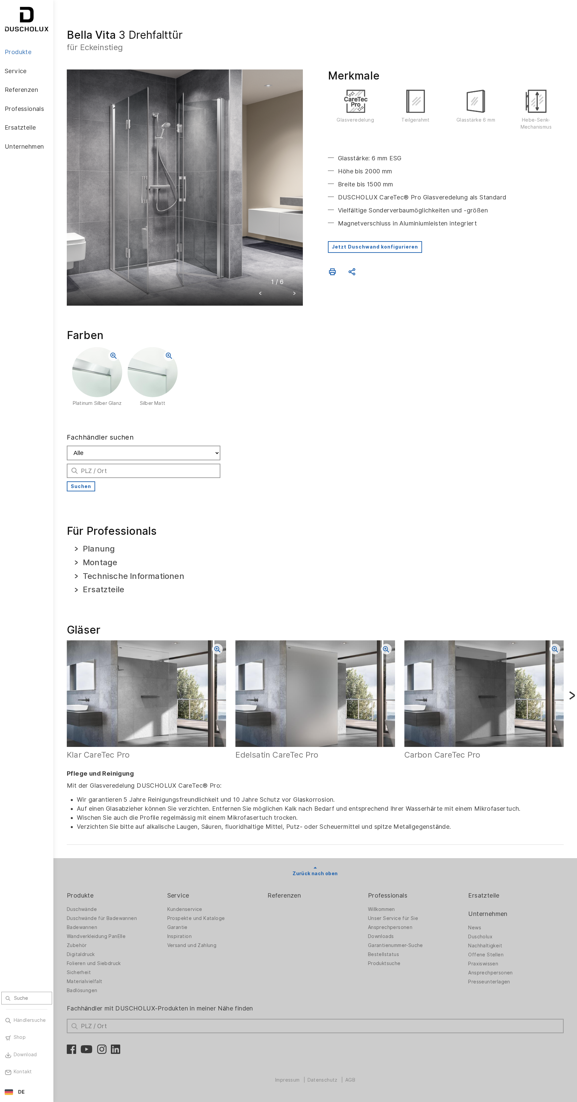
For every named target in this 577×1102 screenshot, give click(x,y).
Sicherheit (79, 972)
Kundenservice (184, 909)
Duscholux (480, 936)
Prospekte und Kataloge (196, 918)
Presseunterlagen (489, 981)
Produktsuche (384, 963)
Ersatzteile (483, 895)
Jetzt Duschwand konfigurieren (375, 247)
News (474, 927)
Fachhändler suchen (100, 437)
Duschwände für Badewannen (102, 918)
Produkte (80, 895)
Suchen (81, 486)
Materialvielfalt (84, 981)
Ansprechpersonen (390, 927)
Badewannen (82, 927)
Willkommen (381, 909)
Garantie (177, 927)
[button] (260, 294)
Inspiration (179, 936)
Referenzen (284, 895)
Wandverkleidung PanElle (96, 936)
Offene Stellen (486, 954)
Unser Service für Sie (393, 918)
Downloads (381, 936)
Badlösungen (82, 990)
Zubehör (77, 945)
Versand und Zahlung (192, 945)
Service (178, 895)
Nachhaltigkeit (485, 945)
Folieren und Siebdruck (94, 963)
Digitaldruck (81, 954)
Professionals (387, 895)
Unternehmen (487, 913)
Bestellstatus (383, 954)
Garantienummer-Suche (395, 945)
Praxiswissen (483, 963)
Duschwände (82, 909)
